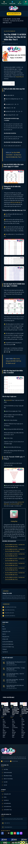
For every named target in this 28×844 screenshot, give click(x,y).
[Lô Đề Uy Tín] (9, 751)
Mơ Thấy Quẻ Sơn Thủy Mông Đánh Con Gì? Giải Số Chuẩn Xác (16, 662)
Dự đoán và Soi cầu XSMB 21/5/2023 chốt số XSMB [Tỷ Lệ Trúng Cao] (15, 711)
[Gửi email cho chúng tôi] (8, 833)
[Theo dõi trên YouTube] (15, 833)
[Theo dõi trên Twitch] (21, 833)
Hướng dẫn (12, 2)
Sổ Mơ (4, 797)
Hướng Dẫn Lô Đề (6, 631)
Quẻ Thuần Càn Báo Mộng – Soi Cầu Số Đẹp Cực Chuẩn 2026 (15, 680)
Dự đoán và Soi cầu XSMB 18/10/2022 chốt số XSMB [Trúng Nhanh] (6, 711)
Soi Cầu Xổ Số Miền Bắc (9, 31)
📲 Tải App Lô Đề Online (14, 13)
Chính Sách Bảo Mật (7, 772)
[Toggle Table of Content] (11, 83)
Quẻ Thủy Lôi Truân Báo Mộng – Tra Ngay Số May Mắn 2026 (15, 668)
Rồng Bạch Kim (5, 636)
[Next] (26, 720)
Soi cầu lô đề (9, 400)
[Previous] (1, 720)
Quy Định (4, 781)
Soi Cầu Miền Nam (6, 806)
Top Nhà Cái (5, 651)
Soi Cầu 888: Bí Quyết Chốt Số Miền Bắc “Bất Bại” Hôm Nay (15, 686)
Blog (3, 626)
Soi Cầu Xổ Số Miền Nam (7, 644)
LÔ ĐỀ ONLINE (7, 19)
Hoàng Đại (15, 43)
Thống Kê (4, 649)
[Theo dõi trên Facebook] (2, 833)
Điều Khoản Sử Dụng (7, 775)
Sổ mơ (19, 2)
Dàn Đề (4, 629)
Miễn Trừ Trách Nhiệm (7, 778)
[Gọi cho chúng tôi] (11, 833)
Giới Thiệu (5, 769)
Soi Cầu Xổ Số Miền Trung (8, 646)
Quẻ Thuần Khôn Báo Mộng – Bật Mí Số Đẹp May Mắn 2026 (15, 674)
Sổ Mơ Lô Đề (5, 639)
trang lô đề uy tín (20, 76)
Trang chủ (4, 2)
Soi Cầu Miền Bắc (6, 803)
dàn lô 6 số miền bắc (15, 202)
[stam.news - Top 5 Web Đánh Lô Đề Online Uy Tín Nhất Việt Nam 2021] (14, 8)
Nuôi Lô (4, 634)
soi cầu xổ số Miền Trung (16, 504)
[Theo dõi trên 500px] (18, 833)
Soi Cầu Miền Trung (7, 809)
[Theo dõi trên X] (5, 833)
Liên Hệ (4, 785)
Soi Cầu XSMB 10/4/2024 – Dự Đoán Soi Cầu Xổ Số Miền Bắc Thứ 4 (13, 155)
